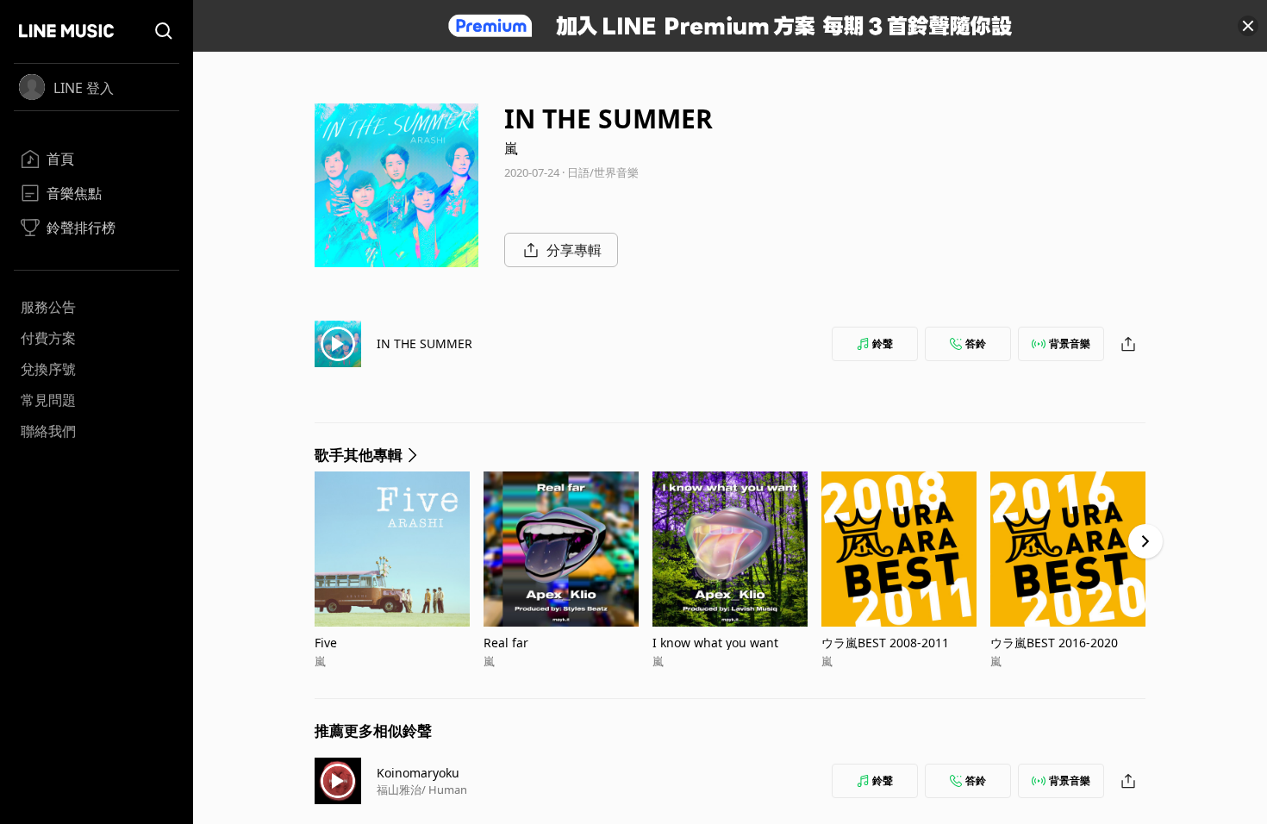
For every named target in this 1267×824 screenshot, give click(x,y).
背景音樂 (1069, 343)
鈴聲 (882, 343)
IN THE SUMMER (424, 343)
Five (326, 642)
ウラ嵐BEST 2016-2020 (1054, 642)
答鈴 (975, 343)
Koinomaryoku (418, 773)
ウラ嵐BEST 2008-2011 (885, 642)
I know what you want (715, 642)
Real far (506, 642)
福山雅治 (399, 789)
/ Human (444, 789)
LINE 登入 (83, 87)
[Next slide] (1145, 541)
